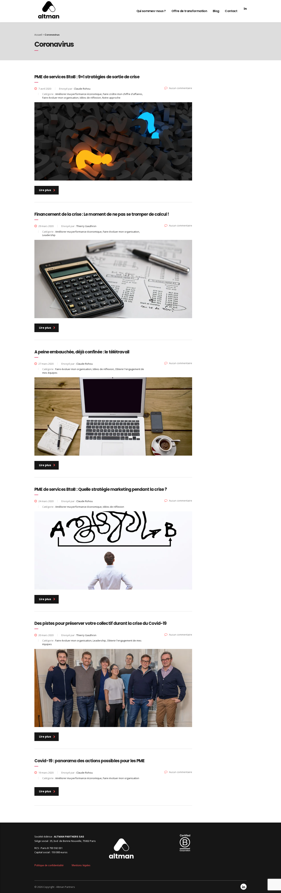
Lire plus (45, 190)
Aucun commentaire (180, 88)
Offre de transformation (189, 11)
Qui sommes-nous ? (151, 11)
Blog (216, 11)
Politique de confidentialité (48, 865)
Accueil (38, 34)
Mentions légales (81, 865)
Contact (231, 11)
